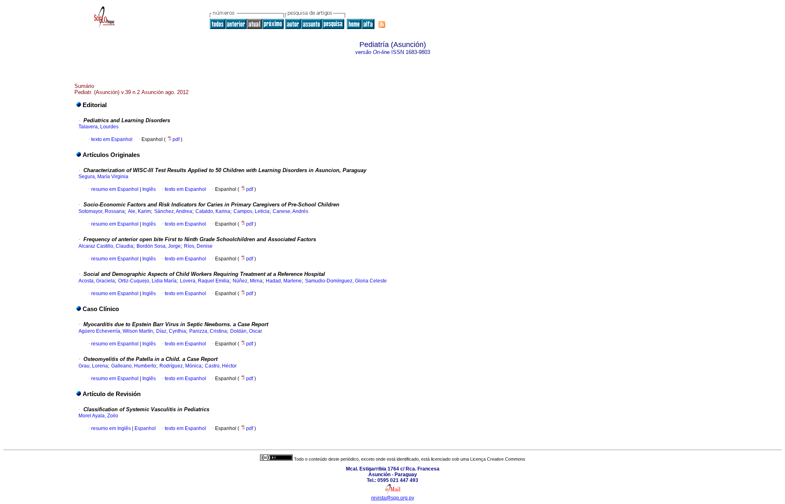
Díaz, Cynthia (171, 331)
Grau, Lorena (93, 366)
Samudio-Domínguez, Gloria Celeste (346, 281)
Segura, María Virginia (103, 176)
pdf (177, 139)
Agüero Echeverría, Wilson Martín (115, 331)
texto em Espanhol (111, 139)
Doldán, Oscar (246, 331)
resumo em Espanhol (115, 189)
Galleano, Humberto (133, 366)
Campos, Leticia (251, 211)
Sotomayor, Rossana (101, 211)
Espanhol (144, 428)
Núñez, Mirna (247, 281)
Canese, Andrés (290, 211)
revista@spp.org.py (392, 498)
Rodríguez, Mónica (180, 366)
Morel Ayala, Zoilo (98, 416)
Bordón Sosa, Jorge (159, 246)
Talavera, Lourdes (98, 127)
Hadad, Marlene (284, 281)
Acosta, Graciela (96, 281)
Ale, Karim (139, 211)
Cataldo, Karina (212, 211)
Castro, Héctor (221, 366)
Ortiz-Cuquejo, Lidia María (147, 281)
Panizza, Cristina (208, 331)
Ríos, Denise (198, 246)
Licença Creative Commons (497, 459)
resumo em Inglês (111, 428)
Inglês (148, 189)
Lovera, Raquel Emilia (204, 281)
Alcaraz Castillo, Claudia (105, 246)
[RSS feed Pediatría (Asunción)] (382, 24)
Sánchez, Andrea (173, 211)
